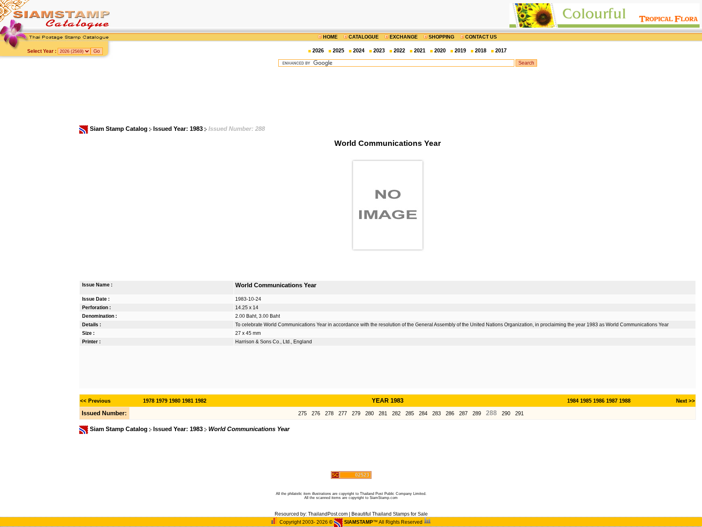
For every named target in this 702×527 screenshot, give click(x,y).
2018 (480, 51)
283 (436, 413)
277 (342, 413)
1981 (187, 401)
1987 (612, 401)
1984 (572, 401)
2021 (419, 51)
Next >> (685, 401)
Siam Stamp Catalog (118, 129)
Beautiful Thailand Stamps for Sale (389, 514)
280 (369, 413)
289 (476, 413)
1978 (148, 401)
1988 (624, 401)
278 (329, 413)
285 (409, 413)
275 (302, 413)
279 (356, 413)
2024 (358, 51)
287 (463, 413)
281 (383, 413)
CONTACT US (480, 37)
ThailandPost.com (328, 514)
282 (396, 413)
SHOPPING (441, 37)
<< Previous (95, 401)
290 (506, 413)
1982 (200, 401)
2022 (399, 51)
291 (519, 413)
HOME (330, 37)
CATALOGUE (364, 37)
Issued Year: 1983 (178, 129)
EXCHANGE (404, 37)
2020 (440, 51)
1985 (586, 401)
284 (423, 413)
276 (316, 413)
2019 (460, 51)
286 (450, 413)
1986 (598, 401)
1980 (174, 401)
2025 (338, 51)
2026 (318, 51)
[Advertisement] (407, 95)
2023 (379, 51)
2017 (501, 51)
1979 (161, 401)
